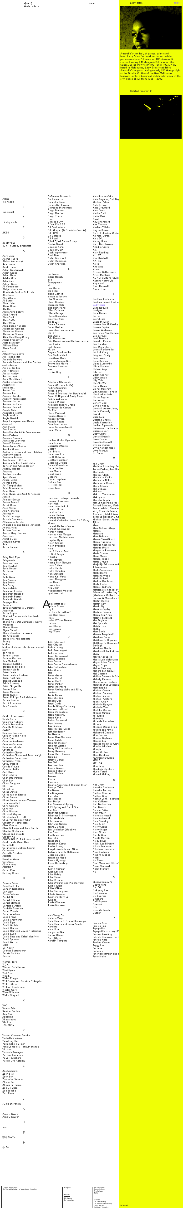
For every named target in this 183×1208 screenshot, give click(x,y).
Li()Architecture (31, 4)
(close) (178, 2)
